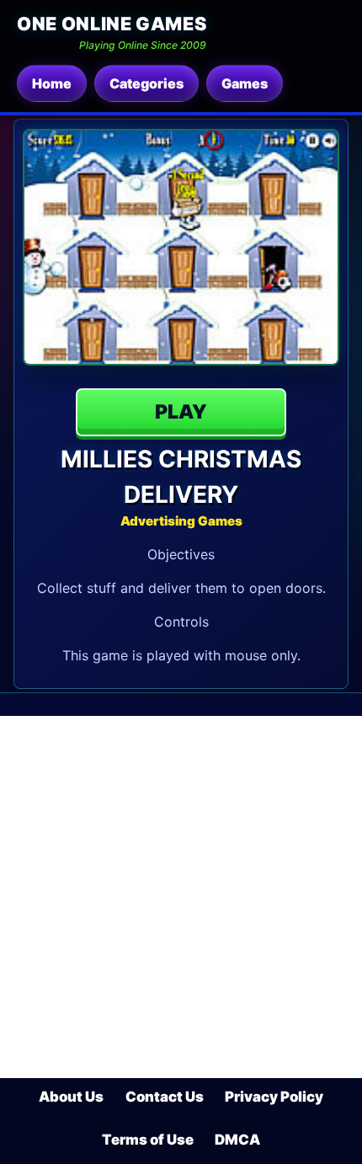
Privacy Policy (274, 1096)
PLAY (181, 412)
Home (52, 83)
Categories (146, 83)
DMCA (237, 1139)
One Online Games (111, 24)
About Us (71, 1096)
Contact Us (164, 1096)
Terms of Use (148, 1139)
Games (244, 83)
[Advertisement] (181, 897)
